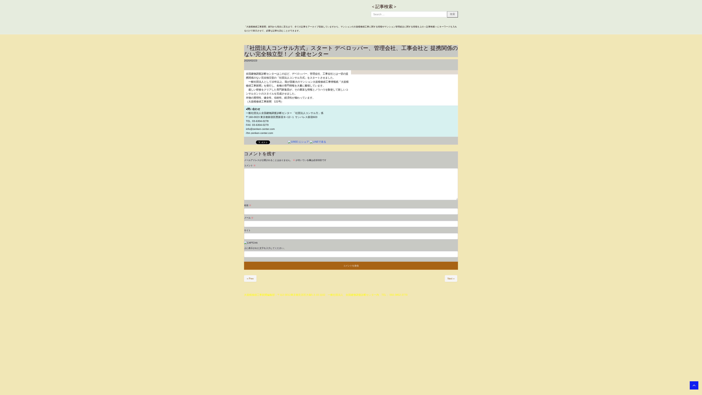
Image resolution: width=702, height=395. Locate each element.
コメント (250, 165)
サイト (247, 230)
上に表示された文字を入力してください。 (265, 248)
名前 (247, 205)
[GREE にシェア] (298, 141)
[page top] (694, 385)
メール (248, 218)
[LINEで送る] (318, 141)
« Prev (250, 278)
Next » (451, 278)
